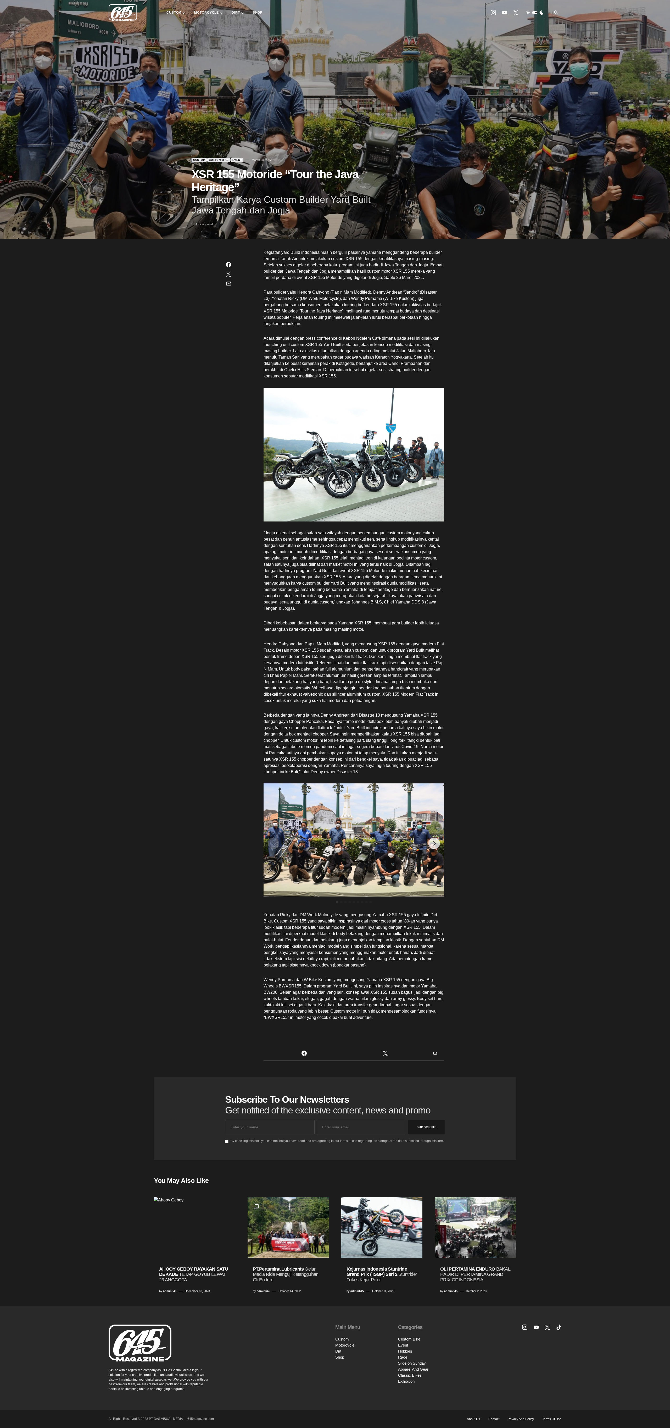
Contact (493, 1419)
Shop (339, 1357)
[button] (535, 12)
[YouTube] (504, 12)
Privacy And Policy (521, 1419)
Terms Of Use (551, 1419)
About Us (473, 1419)
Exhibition (406, 1381)
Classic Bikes (410, 1375)
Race (402, 1357)
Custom (199, 159)
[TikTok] (558, 1327)
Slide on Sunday (412, 1363)
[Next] (434, 843)
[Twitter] (515, 12)
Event (237, 159)
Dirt (338, 1351)
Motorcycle (344, 1345)
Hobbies (405, 1351)
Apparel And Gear (413, 1369)
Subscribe (427, 1127)
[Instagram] (493, 12)
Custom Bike (219, 159)
